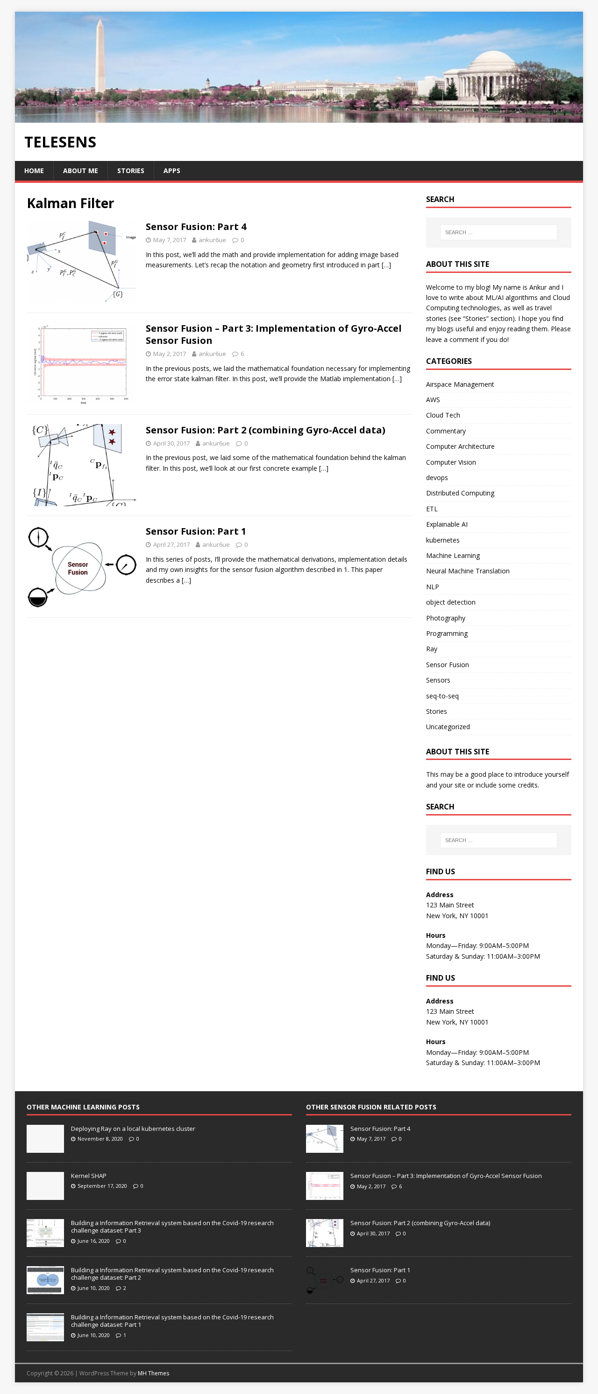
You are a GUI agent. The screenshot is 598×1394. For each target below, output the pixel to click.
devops (437, 477)
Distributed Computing (460, 492)
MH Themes (153, 1373)
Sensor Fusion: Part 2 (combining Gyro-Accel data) (265, 430)
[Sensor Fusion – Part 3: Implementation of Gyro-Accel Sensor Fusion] (324, 1195)
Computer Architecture (460, 446)
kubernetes (443, 540)
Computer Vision (451, 462)
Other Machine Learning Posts (83, 1106)
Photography (445, 617)
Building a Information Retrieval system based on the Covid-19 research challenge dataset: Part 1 (172, 1321)
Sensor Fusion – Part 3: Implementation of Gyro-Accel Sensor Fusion (274, 334)
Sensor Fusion (447, 664)
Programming (447, 633)
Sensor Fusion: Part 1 (196, 531)
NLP (432, 586)
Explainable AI (447, 524)
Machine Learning (453, 555)
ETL (432, 508)
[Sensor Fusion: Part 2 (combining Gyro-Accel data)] (324, 1242)
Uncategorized (448, 726)
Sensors (438, 680)
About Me (80, 170)
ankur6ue (212, 240)
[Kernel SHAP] (45, 1195)
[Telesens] (299, 116)
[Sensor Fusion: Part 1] (324, 1289)
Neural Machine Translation (468, 570)
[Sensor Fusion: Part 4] (324, 1147)
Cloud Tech (443, 415)
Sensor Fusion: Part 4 (196, 226)
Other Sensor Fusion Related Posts (371, 1106)
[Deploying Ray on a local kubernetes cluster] (45, 1147)
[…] (386, 264)
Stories (130, 170)
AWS (433, 399)
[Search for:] (499, 232)
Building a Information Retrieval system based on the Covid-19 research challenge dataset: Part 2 (172, 1274)
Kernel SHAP (89, 1175)
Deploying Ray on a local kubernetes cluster (133, 1128)
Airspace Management (460, 384)
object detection (451, 602)
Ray (431, 648)
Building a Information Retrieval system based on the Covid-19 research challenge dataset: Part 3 (172, 1227)
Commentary (446, 430)
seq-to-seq (442, 695)
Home (34, 170)
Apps (172, 170)
